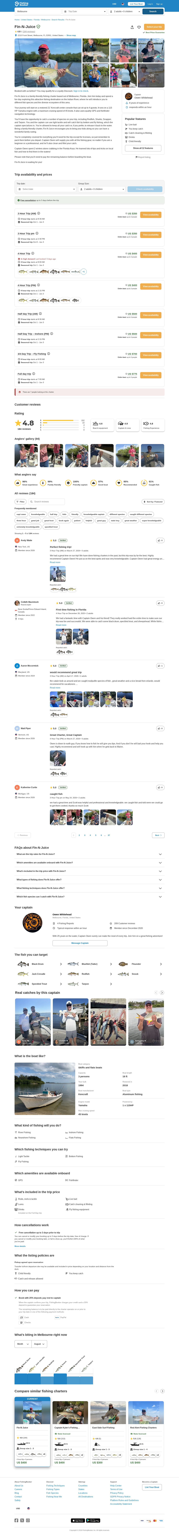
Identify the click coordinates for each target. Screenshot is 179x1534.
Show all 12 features (143, 148)
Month (20, 1344)
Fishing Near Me (54, 1497)
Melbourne (45, 20)
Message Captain (80, 943)
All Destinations (85, 1497)
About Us (19, 1486)
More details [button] (20, 1246)
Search (152, 11)
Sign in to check (80, 91)
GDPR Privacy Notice (120, 1497)
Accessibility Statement (121, 1504)
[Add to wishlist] (139, 27)
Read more (55, 562)
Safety (17, 1500)
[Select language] (123, 4)
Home (17, 20)
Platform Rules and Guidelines (124, 1500)
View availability (151, 215)
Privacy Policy (116, 1493)
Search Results (58, 20)
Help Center (115, 1486)
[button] (64, 91)
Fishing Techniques (55, 1486)
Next (157, 835)
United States (26, 20)
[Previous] (156, 993)
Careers (18, 1489)
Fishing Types (52, 1489)
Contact (18, 1497)
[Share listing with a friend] (132, 27)
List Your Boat (136, 4)
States (81, 1489)
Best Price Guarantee (155, 32)
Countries (82, 1486)
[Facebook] (16, 1520)
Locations (82, 1493)
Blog (17, 1493)
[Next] (162, 993)
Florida (37, 20)
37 (109, 835)
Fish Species (52, 1493)
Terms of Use (116, 1489)
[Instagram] (28, 1520)
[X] (22, 1520)
